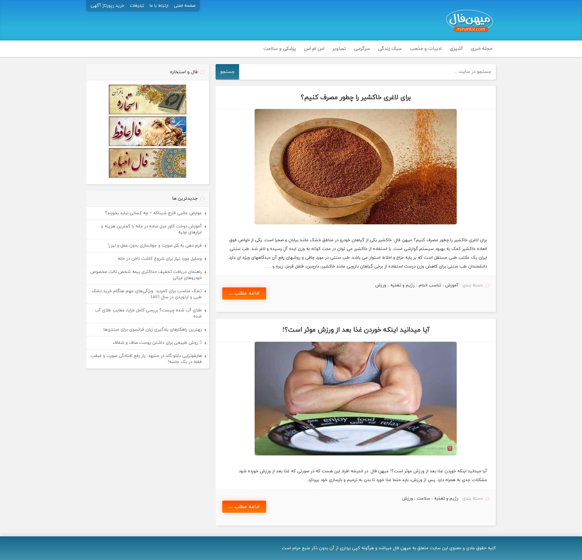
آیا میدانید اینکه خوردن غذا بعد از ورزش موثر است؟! (355, 330)
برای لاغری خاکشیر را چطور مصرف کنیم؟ (356, 97)
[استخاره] (147, 113)
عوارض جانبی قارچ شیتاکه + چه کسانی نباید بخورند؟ (153, 213)
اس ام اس (314, 49)
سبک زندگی (390, 49)
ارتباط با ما (159, 6)
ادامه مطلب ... (244, 293)
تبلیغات (137, 6)
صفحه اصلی (184, 6)
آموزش (451, 285)
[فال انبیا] (147, 177)
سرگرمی (362, 49)
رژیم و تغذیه (402, 285)
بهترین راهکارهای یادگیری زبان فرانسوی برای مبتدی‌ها (152, 330)
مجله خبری (481, 49)
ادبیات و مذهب (426, 49)
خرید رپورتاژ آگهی (107, 6)
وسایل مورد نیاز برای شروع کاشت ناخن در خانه (160, 259)
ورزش (380, 285)
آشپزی (456, 49)
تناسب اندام (430, 285)
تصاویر (339, 49)
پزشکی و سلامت (279, 49)
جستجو (227, 71)
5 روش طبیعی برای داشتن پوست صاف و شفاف (157, 343)
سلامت (423, 499)
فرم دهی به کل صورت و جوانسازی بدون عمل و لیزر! (154, 246)
